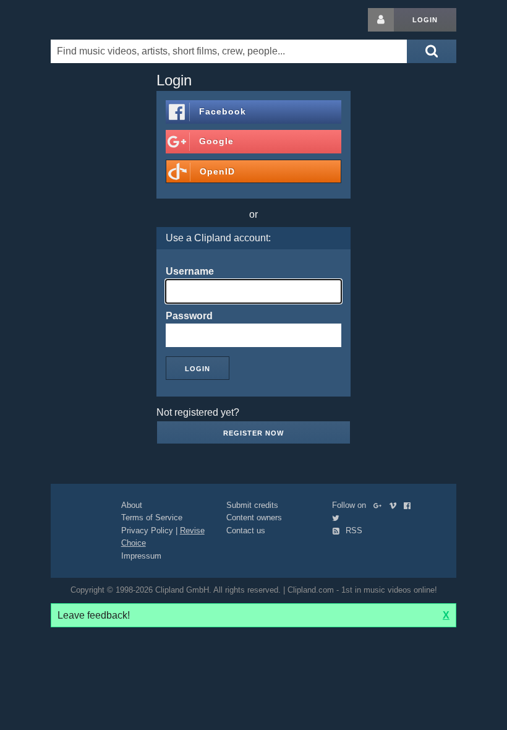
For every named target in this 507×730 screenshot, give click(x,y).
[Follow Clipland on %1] (379, 505)
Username (190, 271)
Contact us (245, 530)
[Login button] (381, 20)
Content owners (254, 517)
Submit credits (252, 505)
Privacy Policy (147, 530)
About (131, 505)
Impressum (141, 555)
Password (189, 316)
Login (425, 20)
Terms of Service (151, 517)
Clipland (116, 20)
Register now (253, 433)
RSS (352, 530)
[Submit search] (431, 51)
